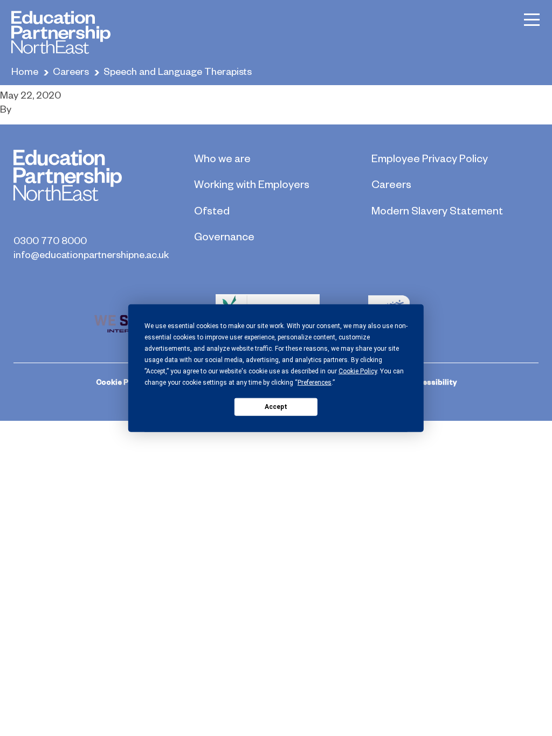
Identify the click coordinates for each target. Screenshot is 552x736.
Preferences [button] (315, 382)
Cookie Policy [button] (358, 371)
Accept (276, 406)
